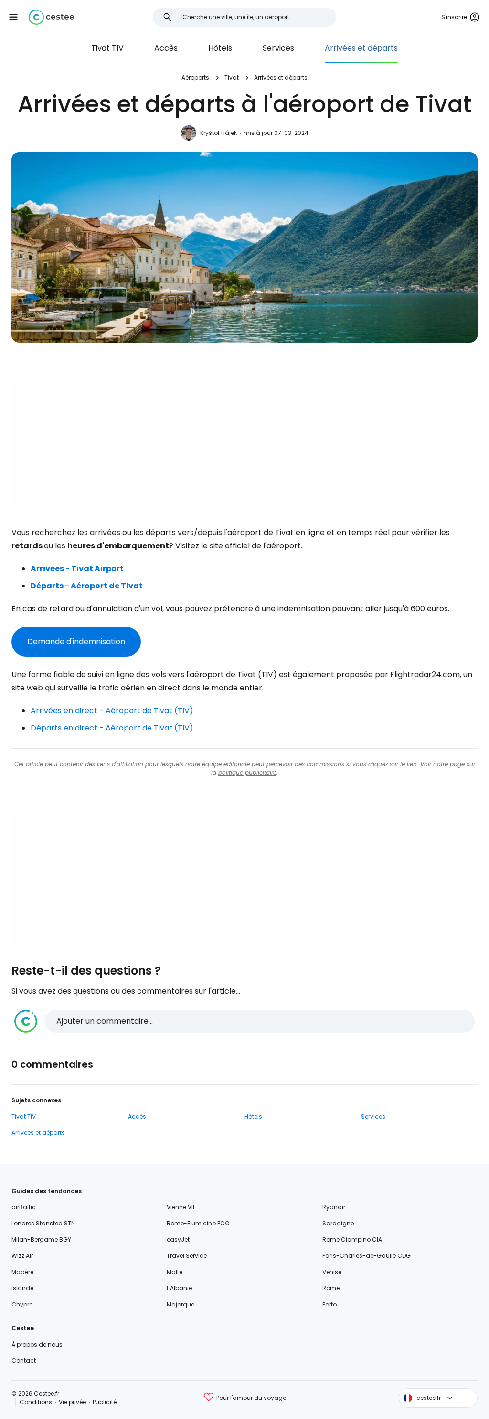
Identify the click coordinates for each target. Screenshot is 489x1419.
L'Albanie (179, 1288)
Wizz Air (22, 1256)
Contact (23, 1361)
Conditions (36, 1402)
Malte (174, 1272)
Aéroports (195, 77)
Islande (22, 1288)
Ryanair (333, 1207)
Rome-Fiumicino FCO (198, 1223)
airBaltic (23, 1207)
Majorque (180, 1304)
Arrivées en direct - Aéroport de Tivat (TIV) (112, 710)
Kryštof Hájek (218, 133)
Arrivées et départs (361, 47)
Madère (22, 1272)
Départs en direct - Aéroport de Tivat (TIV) (112, 727)
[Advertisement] (244, 444)
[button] (13, 17)
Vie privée (72, 1402)
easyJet (178, 1239)
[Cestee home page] (51, 17)
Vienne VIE (181, 1207)
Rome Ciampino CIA (352, 1239)
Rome (331, 1288)
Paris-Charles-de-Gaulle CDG (366, 1256)
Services (278, 47)
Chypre (21, 1304)
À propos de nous (37, 1344)
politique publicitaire (247, 773)
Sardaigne (338, 1223)
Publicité (105, 1402)
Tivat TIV (107, 47)
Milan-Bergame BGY (41, 1239)
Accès (166, 47)
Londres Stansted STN (43, 1223)
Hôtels (220, 47)
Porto (329, 1304)
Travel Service (187, 1256)
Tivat (231, 77)
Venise (331, 1272)
